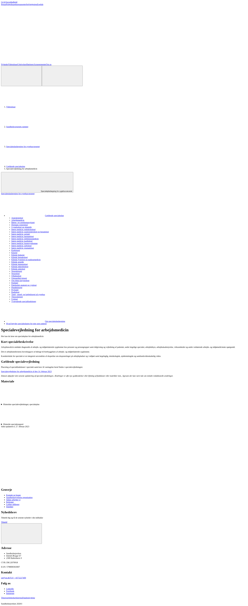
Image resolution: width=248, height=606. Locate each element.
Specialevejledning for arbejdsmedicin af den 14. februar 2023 (26, 371)
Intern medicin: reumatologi (22, 248)
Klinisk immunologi (19, 264)
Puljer (8, 4)
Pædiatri (14, 283)
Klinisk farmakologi (19, 257)
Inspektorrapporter (18, 4)
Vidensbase (12, 64)
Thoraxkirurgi (17, 297)
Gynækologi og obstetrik (21, 227)
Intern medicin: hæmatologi (22, 236)
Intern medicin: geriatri (20, 234)
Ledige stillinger (12, 504)
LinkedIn (10, 589)
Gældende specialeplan (15, 166)
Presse (3, 4)
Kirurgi (14, 253)
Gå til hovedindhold (9, 2)
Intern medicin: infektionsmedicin (25, 239)
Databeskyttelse (28, 598)
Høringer (30, 64)
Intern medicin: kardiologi (21, 241)
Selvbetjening (31, 4)
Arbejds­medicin (17, 220)
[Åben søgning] (21, 76)
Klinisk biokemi (17, 255)
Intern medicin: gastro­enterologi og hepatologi (30, 232)
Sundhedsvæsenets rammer (17, 127)
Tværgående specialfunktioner (23, 301)
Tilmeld (4, 522)
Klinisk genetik (17, 262)
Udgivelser (21, 64)
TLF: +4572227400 (18, 578)
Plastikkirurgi (16, 287)
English (40, 4)
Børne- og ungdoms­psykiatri (23, 222)
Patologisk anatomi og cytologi (24, 285)
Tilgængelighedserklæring (11, 598)
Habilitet (9, 507)
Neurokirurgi (16, 271)
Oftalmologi (16, 276)
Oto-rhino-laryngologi (20, 280)
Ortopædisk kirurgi (19, 278)
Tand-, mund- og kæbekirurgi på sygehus (28, 294)
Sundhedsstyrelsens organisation (19, 497)
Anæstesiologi (17, 218)
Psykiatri (14, 290)
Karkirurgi (15, 250)
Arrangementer (40, 64)
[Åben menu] (62, 76)
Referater (10, 502)
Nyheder (4, 64)
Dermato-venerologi (19, 225)
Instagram (10, 593)
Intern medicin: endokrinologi (23, 229)
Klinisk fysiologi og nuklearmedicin (26, 260)
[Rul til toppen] (21, 533)
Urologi (14, 299)
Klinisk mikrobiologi (19, 267)
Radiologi (15, 292)
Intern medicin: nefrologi (21, 246)
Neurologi (15, 274)
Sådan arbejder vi (13, 500)
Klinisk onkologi (18, 269)
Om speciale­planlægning (55, 321)
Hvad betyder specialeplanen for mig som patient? (26, 324)
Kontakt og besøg (13, 495)
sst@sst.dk (5, 578)
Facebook (10, 591)
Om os (48, 64)
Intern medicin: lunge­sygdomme (24, 243)
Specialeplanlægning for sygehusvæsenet (23, 146)
